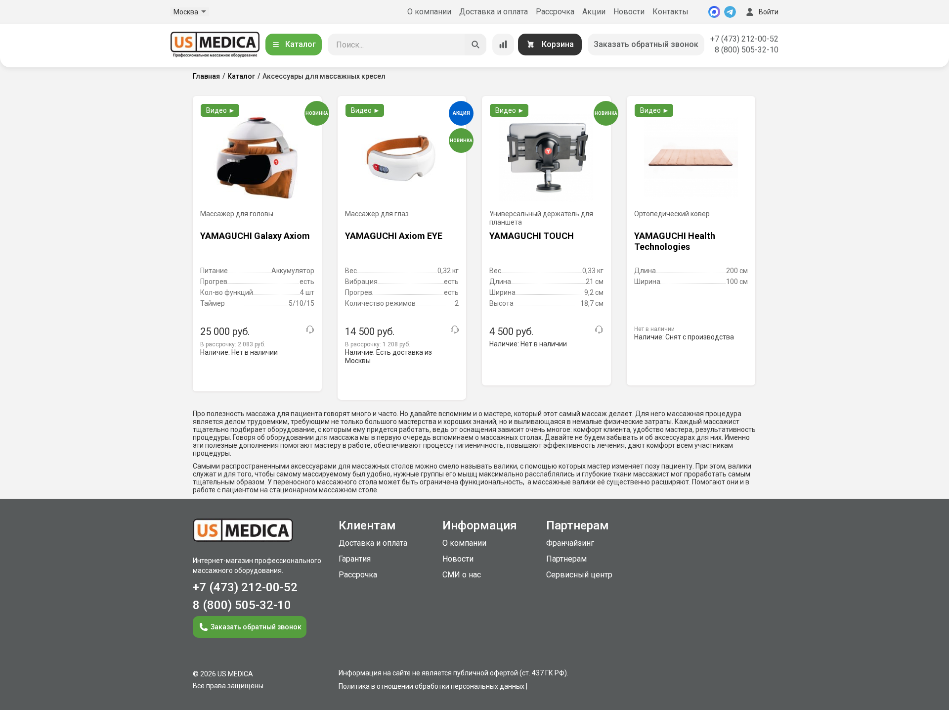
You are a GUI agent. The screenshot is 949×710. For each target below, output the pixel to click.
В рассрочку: (232, 344)
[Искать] (475, 44)
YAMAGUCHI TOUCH (531, 236)
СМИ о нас (461, 574)
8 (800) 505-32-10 (746, 49)
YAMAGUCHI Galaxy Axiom (255, 236)
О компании (429, 11)
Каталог (300, 44)
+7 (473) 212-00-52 (744, 39)
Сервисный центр (579, 574)
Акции (593, 11)
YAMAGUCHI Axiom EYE (393, 236)
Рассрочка (555, 11)
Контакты (670, 11)
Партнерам (566, 559)
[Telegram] (730, 12)
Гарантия (355, 559)
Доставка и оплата (493, 11)
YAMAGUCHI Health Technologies (674, 241)
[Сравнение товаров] (503, 44)
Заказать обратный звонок (646, 44)
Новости (629, 11)
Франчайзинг (570, 543)
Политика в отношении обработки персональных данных (431, 686)
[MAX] (714, 12)
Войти (768, 12)
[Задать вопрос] (310, 329)
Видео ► (220, 110)
